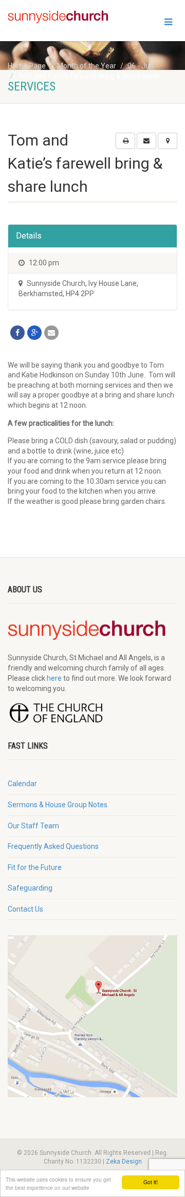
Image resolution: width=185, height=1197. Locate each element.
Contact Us (25, 909)
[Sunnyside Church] (62, 17)
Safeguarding (30, 888)
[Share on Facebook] (17, 332)
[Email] (51, 332)
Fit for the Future (35, 867)
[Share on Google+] (34, 332)
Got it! (150, 1182)
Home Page (27, 66)
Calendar (22, 783)
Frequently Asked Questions (53, 846)
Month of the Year (86, 66)
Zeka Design (124, 1161)
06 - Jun (140, 66)
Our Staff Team (33, 826)
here (54, 678)
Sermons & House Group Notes (57, 805)
